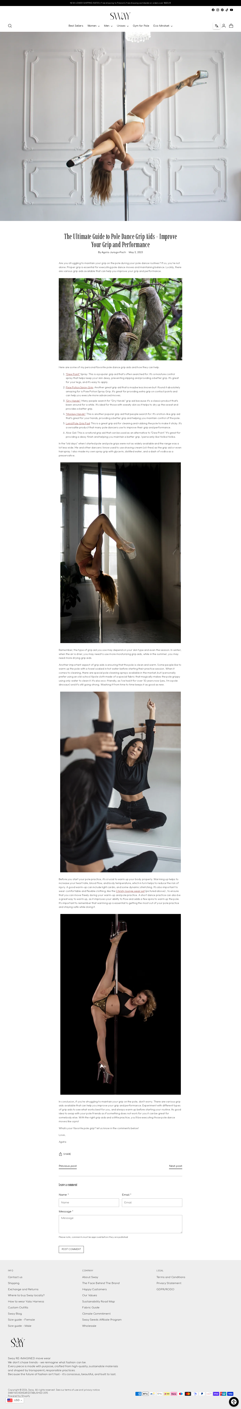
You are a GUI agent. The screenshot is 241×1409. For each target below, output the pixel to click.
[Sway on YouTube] (231, 9)
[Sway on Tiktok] (226, 9)
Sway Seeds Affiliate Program (102, 1319)
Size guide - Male (20, 1325)
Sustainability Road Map (98, 1301)
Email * (126, 1194)
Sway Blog (15, 1313)
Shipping (13, 1283)
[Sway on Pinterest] (222, 9)
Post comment (71, 1249)
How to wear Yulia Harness (26, 1301)
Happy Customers (94, 1289)
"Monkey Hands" (75, 414)
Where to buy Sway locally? (26, 1295)
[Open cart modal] (231, 25)
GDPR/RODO (165, 1289)
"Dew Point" (73, 374)
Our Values (89, 1295)
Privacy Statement (168, 1283)
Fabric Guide (91, 1307)
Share (67, 1154)
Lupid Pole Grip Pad (78, 423)
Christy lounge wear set (130, 891)
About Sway (90, 1277)
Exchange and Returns (23, 1289)
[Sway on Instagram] (217, 9)
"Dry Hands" (73, 400)
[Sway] (120, 16)
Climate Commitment (96, 1313)
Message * (66, 1211)
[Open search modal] (9, 25)
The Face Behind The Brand (101, 1283)
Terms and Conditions (170, 1277)
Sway (31, 1390)
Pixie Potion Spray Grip (79, 387)
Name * (64, 1194)
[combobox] (15, 1400)
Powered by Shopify (19, 1396)
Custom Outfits (18, 1307)
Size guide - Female (21, 1319)
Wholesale (89, 1325)
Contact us (15, 1277)
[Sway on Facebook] (213, 9)
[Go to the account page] (223, 25)
